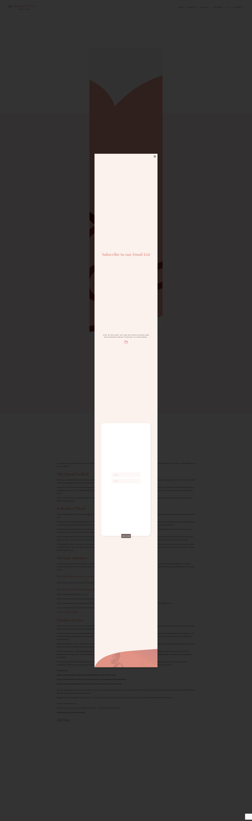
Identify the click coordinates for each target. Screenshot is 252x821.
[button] (155, 156)
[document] (126, 410)
